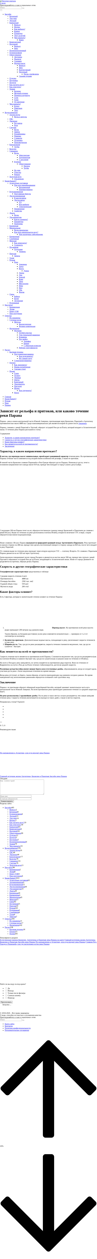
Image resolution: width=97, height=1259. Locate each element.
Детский (12, 21)
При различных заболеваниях (31, 234)
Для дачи (13, 18)
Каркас (17, 31)
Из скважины (14, 318)
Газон (16, 373)
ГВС (11, 119)
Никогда (10, 998)
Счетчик (12, 128)
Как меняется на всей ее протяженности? (21, 444)
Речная (12, 260)
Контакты (9, 1026)
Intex (16, 48)
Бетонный (13, 16)
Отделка (12, 78)
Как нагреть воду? (16, 85)
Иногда (10, 991)
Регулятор (18, 123)
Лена (21, 281)
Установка (18, 140)
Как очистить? (15, 87)
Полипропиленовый (17, 51)
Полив (12, 371)
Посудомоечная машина (24, 354)
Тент (16, 110)
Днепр (21, 273)
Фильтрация (14, 328)
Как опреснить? (20, 243)
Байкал (17, 296)
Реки (16, 262)
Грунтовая (18, 249)
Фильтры (18, 331)
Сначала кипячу (14, 995)
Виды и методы (20, 117)
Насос (16, 393)
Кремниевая (14, 237)
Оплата (12, 363)
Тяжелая (12, 917)
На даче (17, 170)
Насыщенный (24, 187)
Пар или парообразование (24, 185)
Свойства (18, 211)
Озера (11, 294)
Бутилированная (16, 192)
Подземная (13, 247)
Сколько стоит (20, 369)
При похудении (15, 314)
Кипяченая (13, 226)
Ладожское (18, 301)
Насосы (27, 166)
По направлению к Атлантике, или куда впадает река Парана (60, 942)
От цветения (19, 102)
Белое (16, 299)
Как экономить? (20, 365)
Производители (20, 142)
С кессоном (23, 160)
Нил (20, 288)
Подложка (13, 80)
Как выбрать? (19, 29)
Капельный (18, 382)
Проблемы (18, 224)
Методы (17, 322)
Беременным (14, 307)
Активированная (16, 882)
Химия (12, 89)
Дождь (12, 213)
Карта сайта (9, 1024)
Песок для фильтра (31, 74)
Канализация (14, 145)
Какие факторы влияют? (14, 442)
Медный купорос (21, 93)
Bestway (17, 25)
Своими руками (25, 76)
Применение (19, 209)
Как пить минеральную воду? (26, 232)
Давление (13, 121)
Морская (12, 241)
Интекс (17, 27)
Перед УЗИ (14, 311)
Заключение (9, 446)
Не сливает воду (25, 358)
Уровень (22, 252)
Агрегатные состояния (18, 183)
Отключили (19, 179)
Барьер (26, 343)
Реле (16, 125)
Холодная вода (15, 177)
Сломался (18, 138)
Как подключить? (26, 356)
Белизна (17, 91)
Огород (17, 376)
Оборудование (15, 55)
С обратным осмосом (32, 346)
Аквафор (27, 341)
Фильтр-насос (19, 63)
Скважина (13, 151)
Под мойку (23, 339)
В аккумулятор (20, 198)
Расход (7, 350)
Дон (20, 275)
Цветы (17, 380)
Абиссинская (24, 155)
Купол (16, 106)
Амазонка (23, 264)
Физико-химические (27, 326)
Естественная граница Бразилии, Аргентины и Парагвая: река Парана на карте (32, 940)
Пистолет (18, 386)
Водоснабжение (11, 113)
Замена (17, 132)
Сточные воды (15, 320)
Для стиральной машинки (29, 335)
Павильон (18, 108)
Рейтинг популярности (28, 348)
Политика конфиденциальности (18, 1028)
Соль (16, 98)
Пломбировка (19, 134)
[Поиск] (23, 8)
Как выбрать (24, 204)
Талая (11, 258)
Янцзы (21, 292)
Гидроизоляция (15, 53)
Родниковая (14, 303)
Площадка (18, 33)
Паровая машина (26, 190)
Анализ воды (14, 115)
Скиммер (18, 61)
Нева (21, 286)
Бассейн (8, 14)
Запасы (17, 256)
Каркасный (14, 23)
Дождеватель (19, 384)
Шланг (17, 388)
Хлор (16, 100)
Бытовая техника (16, 352)
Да (8, 988)
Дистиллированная (17, 196)
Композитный (15, 42)
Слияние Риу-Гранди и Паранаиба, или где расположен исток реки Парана (48, 943)
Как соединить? (25, 390)
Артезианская (24, 157)
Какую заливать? (21, 219)
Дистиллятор (19, 200)
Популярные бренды (22, 194)
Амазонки (82, 423)
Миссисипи (23, 284)
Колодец (12, 149)
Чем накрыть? (19, 38)
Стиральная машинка (22, 361)
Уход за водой (19, 36)
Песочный (23, 72)
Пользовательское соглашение (17, 1030)
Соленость (18, 245)
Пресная (12, 254)
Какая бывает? (10, 181)
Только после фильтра (16, 993)
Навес (21, 40)
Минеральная (14, 228)
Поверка (17, 136)
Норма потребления (22, 367)
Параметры (18, 222)
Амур (21, 266)
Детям (11, 309)
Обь (20, 290)
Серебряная (14, 239)
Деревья (17, 378)
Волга (21, 269)
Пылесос (17, 59)
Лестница (18, 57)
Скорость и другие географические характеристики (25, 440)
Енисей (22, 277)
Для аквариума (15, 217)
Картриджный (25, 70)
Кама (21, 279)
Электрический (25, 207)
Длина (26, 271)
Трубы (16, 147)
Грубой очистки (25, 333)
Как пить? (9, 305)
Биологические (25, 324)
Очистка (17, 172)
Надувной (13, 44)
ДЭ (20, 202)
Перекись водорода (22, 95)
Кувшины (23, 337)
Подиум (12, 83)
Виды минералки (21, 230)
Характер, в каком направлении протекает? (22, 438)
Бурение (17, 162)
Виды (16, 130)
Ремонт (17, 175)
